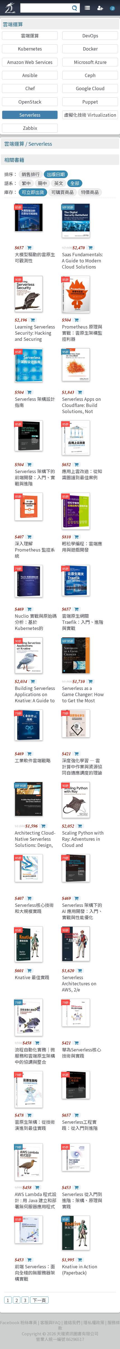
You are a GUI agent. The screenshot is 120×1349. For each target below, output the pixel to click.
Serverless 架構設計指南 (35, 402)
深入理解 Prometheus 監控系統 (35, 549)
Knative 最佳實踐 (32, 977)
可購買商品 (62, 192)
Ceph (90, 75)
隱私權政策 (93, 1322)
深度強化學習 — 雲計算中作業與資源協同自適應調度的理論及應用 (82, 769)
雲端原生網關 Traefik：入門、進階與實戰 (82, 622)
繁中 (26, 183)
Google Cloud (90, 88)
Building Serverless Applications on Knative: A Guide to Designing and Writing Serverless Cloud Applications (35, 704)
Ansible (29, 75)
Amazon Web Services (29, 62)
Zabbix (30, 127)
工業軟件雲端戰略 (33, 760)
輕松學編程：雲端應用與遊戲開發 (82, 546)
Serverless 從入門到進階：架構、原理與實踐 (82, 1200)
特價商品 (90, 192)
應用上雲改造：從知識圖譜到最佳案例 (82, 474)
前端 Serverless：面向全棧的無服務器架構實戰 (35, 1272)
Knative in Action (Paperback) (79, 1269)
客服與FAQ (50, 1322)
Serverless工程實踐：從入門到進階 (80, 1124)
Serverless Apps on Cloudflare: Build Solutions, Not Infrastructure (81, 408)
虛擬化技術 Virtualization (90, 114)
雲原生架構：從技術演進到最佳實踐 (35, 1124)
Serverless (29, 114)
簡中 (42, 183)
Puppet (90, 101)
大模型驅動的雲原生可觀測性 (35, 257)
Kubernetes (30, 48)
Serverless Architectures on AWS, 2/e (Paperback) (79, 986)
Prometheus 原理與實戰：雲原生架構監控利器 (82, 332)
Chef (30, 88)
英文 (58, 183)
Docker (90, 48)
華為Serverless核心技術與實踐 (81, 1052)
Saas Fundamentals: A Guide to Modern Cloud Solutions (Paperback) (82, 263)
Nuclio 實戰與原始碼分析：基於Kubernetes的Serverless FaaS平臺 (36, 625)
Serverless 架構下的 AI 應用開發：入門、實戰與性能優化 (82, 911)
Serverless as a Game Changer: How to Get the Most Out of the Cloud (83, 697)
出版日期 (56, 174)
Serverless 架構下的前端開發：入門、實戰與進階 (35, 477)
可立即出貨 (33, 192)
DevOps (90, 35)
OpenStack (29, 101)
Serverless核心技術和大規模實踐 (34, 908)
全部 (74, 183)
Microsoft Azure (90, 62)
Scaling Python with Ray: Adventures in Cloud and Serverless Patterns (83, 842)
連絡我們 (72, 1322)
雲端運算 (13, 24)
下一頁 (39, 1300)
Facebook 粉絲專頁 (18, 1322)
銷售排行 (31, 174)
